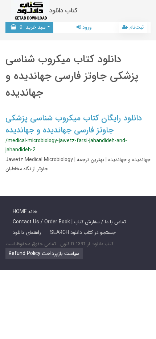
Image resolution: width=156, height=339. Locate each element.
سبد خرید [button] (31, 27)
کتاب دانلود (63, 11)
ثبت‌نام (136, 27)
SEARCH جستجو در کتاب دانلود (83, 232)
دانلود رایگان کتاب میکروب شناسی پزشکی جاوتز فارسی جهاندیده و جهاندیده (73, 124)
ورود (86, 27)
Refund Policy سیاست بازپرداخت (44, 254)
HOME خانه (25, 212)
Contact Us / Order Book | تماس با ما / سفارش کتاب (69, 222)
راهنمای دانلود (27, 232)
